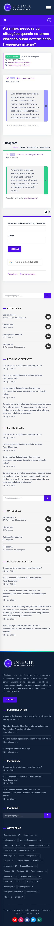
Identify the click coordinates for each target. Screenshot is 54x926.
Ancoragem (10, 876)
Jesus (19, 882)
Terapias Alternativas (30, 876)
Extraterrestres (39, 871)
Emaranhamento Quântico (18, 65)
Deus (8, 882)
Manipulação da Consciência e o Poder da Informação (27, 716)
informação (10, 866)
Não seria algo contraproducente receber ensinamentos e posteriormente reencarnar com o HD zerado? (27, 628)
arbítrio (19, 897)
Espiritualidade (9, 315)
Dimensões (32, 892)
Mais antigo (45, 147)
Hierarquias (8, 325)
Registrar (12, 274)
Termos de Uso (32, 913)
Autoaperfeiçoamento (12, 334)
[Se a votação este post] (46, 212)
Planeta (9, 861)
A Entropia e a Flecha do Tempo (16, 749)
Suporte (9, 871)
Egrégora (22, 871)
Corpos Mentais (28, 866)
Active (15, 147)
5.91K (12, 78)
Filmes (8, 897)
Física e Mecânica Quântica (19, 62)
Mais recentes (33, 147)
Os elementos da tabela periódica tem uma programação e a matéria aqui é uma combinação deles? (24, 391)
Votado (22, 147)
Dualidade (10, 850)
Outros (8, 845)
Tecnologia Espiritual (29, 856)
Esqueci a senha (27, 274)
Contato (10, 700)
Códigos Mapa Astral (38, 845)
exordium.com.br (30, 198)
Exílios (20, 845)
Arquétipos (32, 882)
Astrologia (10, 856)
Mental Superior (27, 850)
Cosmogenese (26, 887)
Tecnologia (9, 887)
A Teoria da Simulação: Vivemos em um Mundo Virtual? (27, 739)
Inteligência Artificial (13, 892)
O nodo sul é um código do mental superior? (22, 365)
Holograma (8, 344)
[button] (48, 20)
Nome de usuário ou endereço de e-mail (26, 223)
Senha (11, 236)
